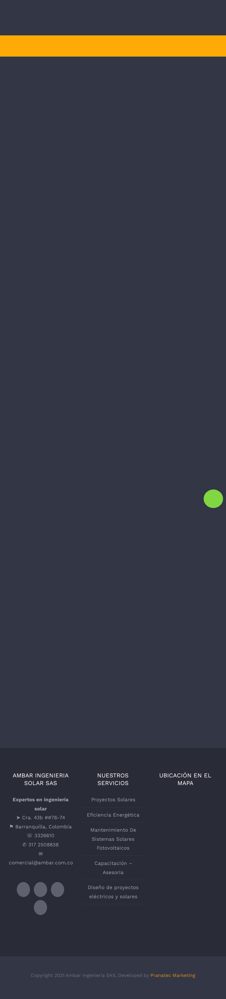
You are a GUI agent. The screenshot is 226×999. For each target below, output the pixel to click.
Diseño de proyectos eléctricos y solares (113, 891)
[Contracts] (166, 283)
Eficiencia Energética (166, 111)
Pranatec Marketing (172, 975)
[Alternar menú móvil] (214, 19)
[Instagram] (57, 889)
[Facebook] (40, 889)
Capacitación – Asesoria (59, 509)
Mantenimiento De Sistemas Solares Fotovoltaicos (166, 275)
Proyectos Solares (59, 157)
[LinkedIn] (40, 907)
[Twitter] (23, 889)
